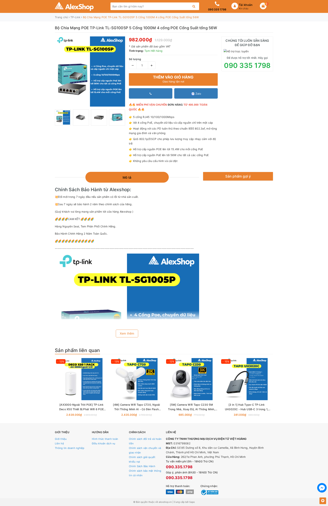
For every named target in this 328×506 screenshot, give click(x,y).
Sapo (192, 501)
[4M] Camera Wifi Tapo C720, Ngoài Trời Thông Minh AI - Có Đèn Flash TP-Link (136, 407)
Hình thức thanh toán (105, 438)
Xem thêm (127, 333)
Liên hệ (59, 443)
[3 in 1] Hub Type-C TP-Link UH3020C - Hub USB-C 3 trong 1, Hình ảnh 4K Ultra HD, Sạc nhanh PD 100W (246, 407)
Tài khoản (245, 5)
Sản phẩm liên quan (77, 350)
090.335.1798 (179, 467)
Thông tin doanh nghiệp (69, 447)
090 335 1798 (217, 9)
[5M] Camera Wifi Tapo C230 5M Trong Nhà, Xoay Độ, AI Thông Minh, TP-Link (191, 407)
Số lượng (135, 59)
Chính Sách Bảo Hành (142, 466)
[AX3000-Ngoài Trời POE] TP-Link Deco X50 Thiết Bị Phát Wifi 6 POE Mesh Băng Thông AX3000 (81, 407)
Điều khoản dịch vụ (103, 443)
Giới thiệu (61, 438)
